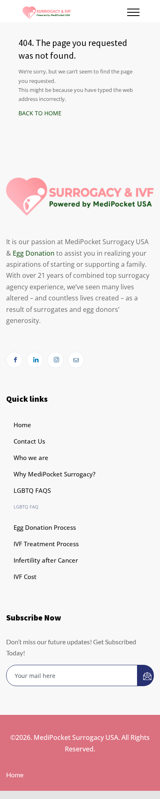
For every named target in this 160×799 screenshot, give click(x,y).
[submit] (145, 675)
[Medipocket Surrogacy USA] (74, 11)
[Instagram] (55, 360)
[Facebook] (14, 360)
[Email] (76, 360)
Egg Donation (34, 253)
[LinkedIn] (35, 360)
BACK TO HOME (40, 113)
